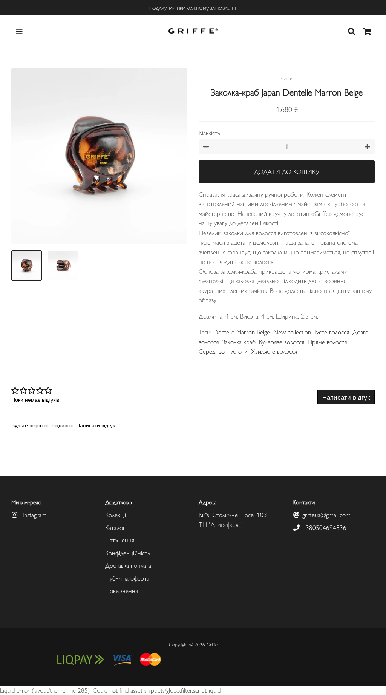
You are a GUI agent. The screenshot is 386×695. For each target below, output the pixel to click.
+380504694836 (323, 527)
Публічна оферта (127, 578)
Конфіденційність (127, 552)
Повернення (121, 590)
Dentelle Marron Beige (241, 331)
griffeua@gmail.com (325, 514)
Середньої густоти (223, 351)
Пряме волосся (327, 341)
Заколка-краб (239, 341)
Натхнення (119, 539)
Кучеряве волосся (281, 341)
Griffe (212, 644)
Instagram (33, 514)
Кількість (209, 132)
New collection (292, 331)
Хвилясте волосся (274, 351)
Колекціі (115, 514)
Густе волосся (331, 331)
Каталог (115, 527)
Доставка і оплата (128, 565)
